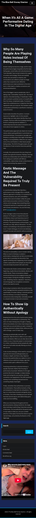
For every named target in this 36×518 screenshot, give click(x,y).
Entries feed (6, 449)
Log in (4, 446)
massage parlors (11, 209)
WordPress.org (7, 456)
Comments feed (7, 453)
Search (5, 426)
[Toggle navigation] (32, 3)
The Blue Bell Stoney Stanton (14, 2)
